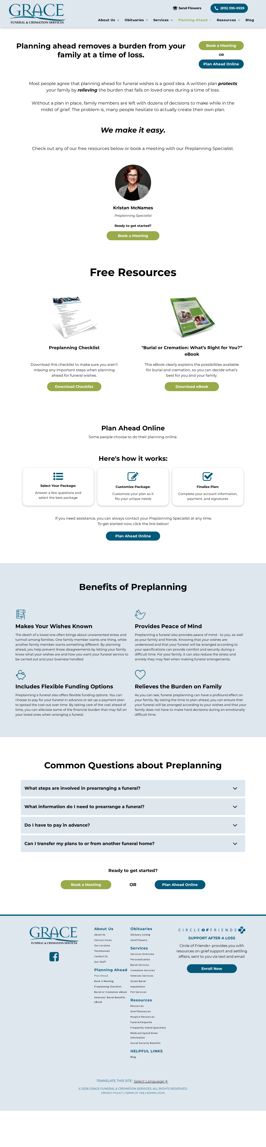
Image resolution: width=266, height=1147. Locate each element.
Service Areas (103, 940)
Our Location (102, 945)
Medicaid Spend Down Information (144, 1035)
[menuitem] (108, 20)
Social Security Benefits (145, 1043)
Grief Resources (140, 1011)
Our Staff (100, 961)
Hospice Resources (142, 1016)
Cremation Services (142, 970)
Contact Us (101, 956)
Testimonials (102, 951)
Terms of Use (134, 1093)
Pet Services (138, 992)
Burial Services (139, 964)
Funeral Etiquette (141, 1022)
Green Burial (138, 981)
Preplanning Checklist (107, 986)
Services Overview (142, 954)
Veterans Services (141, 975)
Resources (137, 1006)
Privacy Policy (112, 1093)
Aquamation (137, 986)
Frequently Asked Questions (148, 1027)
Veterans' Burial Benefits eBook (109, 1000)
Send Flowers (138, 940)
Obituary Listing (140, 934)
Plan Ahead (101, 975)
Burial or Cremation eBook (110, 992)
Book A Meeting (104, 981)
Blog (133, 1057)
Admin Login (156, 1093)
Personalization (140, 959)
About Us (99, 934)
